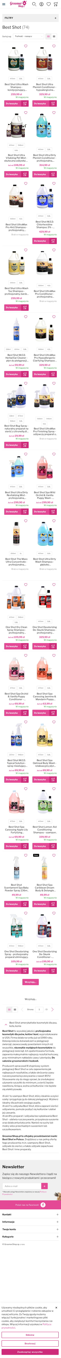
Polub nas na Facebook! (27, 1205)
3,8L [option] (20, 79)
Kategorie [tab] (8, 1236)
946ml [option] (20, 145)
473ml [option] (12, 79)
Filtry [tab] (9, 18)
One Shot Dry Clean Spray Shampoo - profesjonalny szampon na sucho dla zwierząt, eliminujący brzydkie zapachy (16, 630)
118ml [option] (8, 349)
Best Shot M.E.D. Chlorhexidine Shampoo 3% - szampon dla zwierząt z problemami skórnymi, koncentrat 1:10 (44, 224)
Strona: (31, 1009)
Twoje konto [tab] (9, 1229)
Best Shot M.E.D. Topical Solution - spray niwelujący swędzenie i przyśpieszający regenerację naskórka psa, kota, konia (16, 763)
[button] (34, 4)
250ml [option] (13, 553)
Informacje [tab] (8, 1221)
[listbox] (16, 79)
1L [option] (21, 553)
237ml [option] (16, 349)
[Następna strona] (52, 1009)
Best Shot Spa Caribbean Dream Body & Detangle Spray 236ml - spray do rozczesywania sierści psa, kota (44, 888)
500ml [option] (12, 219)
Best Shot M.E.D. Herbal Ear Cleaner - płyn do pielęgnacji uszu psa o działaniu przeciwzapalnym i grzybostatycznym (16, 358)
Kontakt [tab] (6, 1214)
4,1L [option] (20, 219)
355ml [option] (12, 283)
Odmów (30, 1335)
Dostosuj (30, 1343)
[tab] (30, 1024)
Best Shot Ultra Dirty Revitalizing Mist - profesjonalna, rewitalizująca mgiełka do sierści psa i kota (16, 495)
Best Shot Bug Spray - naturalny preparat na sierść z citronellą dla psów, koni (16, 428)
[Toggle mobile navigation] (4, 4)
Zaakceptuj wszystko (30, 1352)
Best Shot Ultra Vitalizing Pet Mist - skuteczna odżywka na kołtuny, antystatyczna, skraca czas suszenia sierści (16, 158)
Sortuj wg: (7, 36)
